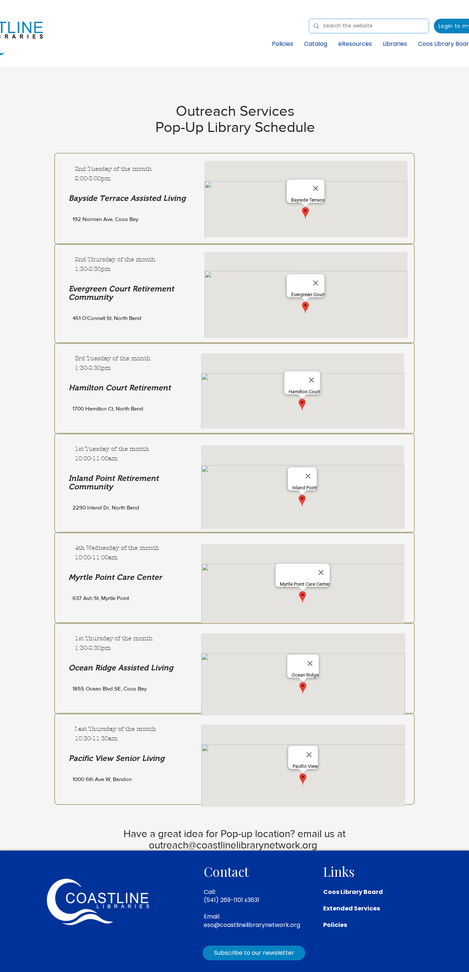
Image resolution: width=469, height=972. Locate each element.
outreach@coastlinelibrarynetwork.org (233, 845)
